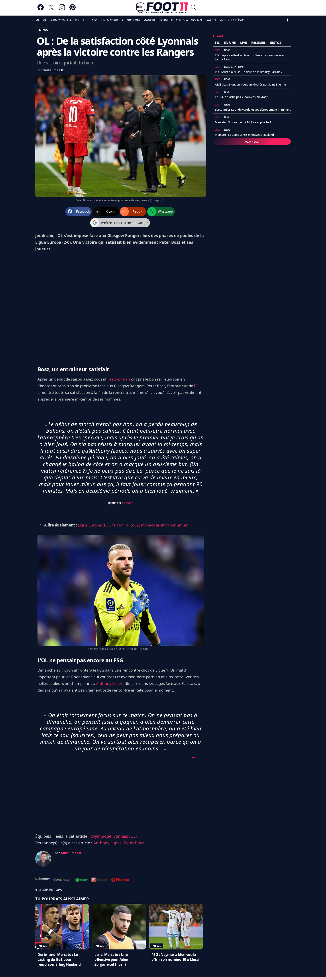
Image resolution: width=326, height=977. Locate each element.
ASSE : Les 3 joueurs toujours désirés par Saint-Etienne (250, 84)
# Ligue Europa (48, 889)
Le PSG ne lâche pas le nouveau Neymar (241, 97)
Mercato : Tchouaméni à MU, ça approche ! (243, 122)
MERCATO (42, 20)
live (243, 42)
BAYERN (210, 20)
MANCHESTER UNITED (158, 20)
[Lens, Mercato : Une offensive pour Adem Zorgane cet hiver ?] (119, 926)
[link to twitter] (51, 9)
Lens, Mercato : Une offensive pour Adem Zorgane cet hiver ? (111, 959)
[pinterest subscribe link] (120, 880)
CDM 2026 (58, 20)
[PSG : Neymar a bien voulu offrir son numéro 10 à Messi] (176, 926)
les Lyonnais (119, 379)
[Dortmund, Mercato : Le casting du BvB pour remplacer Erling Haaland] (62, 926)
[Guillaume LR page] (43, 859)
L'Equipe (127, 503)
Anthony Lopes (109, 683)
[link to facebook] (40, 9)
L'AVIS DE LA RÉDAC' (231, 20)
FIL (217, 42)
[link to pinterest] (72, 9)
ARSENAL (196, 20)
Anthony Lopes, (108, 842)
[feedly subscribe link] (81, 880)
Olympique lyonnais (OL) (114, 836)
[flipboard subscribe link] (99, 880)
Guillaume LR (53, 70)
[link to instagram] (62, 9)
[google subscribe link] (61, 880)
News (43, 946)
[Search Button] (193, 8)
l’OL (197, 385)
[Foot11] (162, 7)
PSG (77, 20)
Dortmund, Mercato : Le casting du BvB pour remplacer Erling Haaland (59, 959)
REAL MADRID (109, 20)
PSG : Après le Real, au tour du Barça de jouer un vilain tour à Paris (250, 57)
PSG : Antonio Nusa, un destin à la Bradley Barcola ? (248, 72)
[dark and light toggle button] (288, 20)
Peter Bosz (134, 842)
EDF (69, 20)
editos (275, 42)
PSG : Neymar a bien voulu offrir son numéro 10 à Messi (175, 957)
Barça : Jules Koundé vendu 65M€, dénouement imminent (253, 110)
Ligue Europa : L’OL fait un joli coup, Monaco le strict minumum (133, 525)
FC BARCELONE (131, 20)
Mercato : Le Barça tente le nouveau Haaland (244, 135)
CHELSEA (182, 20)
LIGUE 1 (88, 20)
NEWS (43, 30)
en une (230, 42)
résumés (258, 42)
